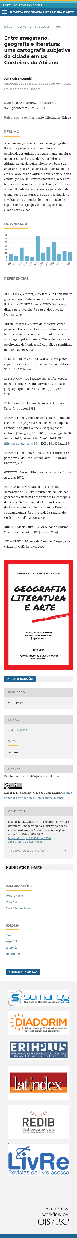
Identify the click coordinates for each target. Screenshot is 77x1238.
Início (8, 26)
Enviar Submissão (23, 972)
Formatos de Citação (27, 850)
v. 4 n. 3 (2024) (39, 26)
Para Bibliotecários (18, 908)
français (11, 947)
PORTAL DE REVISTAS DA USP (23, 5)
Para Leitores (14, 896)
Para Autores (14, 902)
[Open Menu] (4, 12)
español (11, 941)
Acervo (21, 26)
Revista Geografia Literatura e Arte (42, 12)
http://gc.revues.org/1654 (21, 443)
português (13, 954)
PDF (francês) (21, 679)
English (11, 935)
